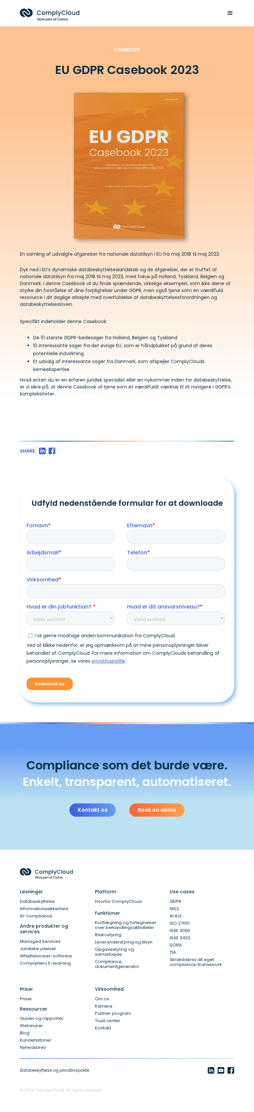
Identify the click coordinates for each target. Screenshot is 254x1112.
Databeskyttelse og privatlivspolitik (54, 1070)
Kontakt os (92, 810)
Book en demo (157, 810)
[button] (227, 13)
